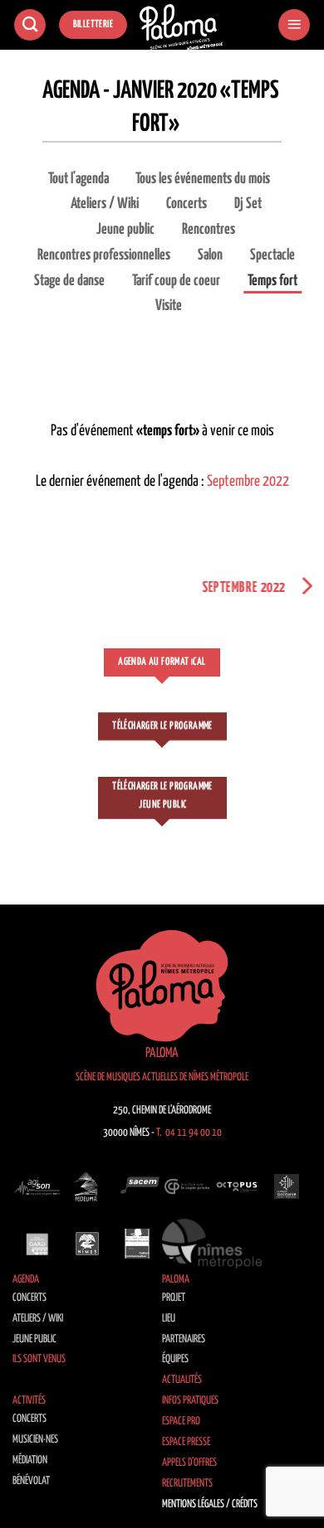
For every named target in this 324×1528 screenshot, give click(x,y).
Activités (29, 1400)
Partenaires (183, 1339)
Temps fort (272, 281)
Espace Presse (186, 1442)
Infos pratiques (190, 1400)
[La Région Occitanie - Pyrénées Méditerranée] (287, 1186)
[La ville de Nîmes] (87, 1243)
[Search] (30, 25)
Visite (168, 305)
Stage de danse (69, 281)
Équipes (175, 1359)
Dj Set (248, 203)
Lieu (168, 1318)
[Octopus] (237, 1186)
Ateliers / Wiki (105, 203)
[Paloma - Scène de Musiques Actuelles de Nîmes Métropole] (181, 27)
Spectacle (272, 255)
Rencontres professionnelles (103, 255)
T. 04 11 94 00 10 (189, 1133)
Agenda (25, 1279)
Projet (173, 1298)
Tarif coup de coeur (176, 281)
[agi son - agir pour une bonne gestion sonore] (37, 1186)
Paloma (175, 1279)
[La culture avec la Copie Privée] (187, 1186)
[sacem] (137, 1186)
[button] (294, 25)
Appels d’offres (189, 1463)
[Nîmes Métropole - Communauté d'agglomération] (212, 1243)
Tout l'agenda (78, 179)
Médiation (29, 1460)
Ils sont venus (39, 1359)
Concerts (186, 203)
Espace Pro (181, 1421)
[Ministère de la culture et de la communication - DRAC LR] (137, 1243)
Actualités (182, 1380)
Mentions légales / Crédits (210, 1504)
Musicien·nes (35, 1439)
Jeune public (125, 229)
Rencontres (208, 229)
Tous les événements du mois (202, 179)
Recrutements (187, 1483)
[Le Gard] (37, 1243)
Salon (210, 255)
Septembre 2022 (248, 481)
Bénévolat (31, 1481)
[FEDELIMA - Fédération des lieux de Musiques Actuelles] (87, 1186)
